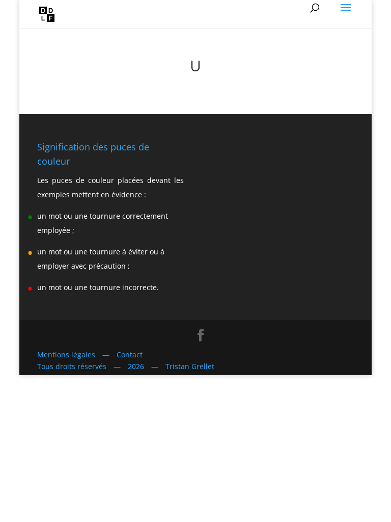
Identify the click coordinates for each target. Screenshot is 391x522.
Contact (130, 354)
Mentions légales (66, 354)
